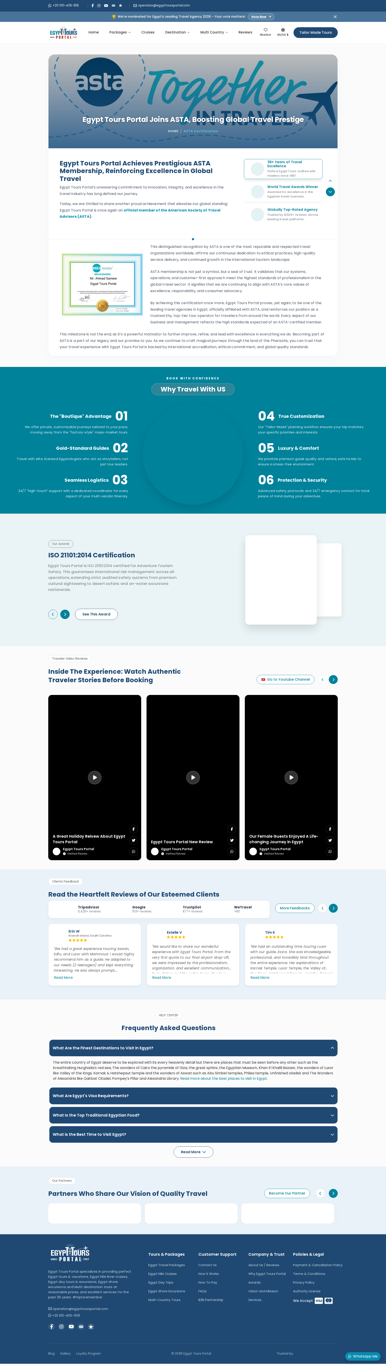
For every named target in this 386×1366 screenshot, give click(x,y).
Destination (175, 32)
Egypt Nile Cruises (162, 1274)
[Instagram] (99, 5)
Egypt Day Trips (160, 1282)
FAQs (202, 1291)
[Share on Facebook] (133, 829)
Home (93, 32)
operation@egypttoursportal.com (164, 5)
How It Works (208, 1274)
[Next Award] (65, 614)
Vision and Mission (263, 1291)
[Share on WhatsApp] (133, 851)
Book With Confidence (193, 378)
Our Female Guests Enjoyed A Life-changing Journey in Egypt (284, 839)
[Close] (335, 16)
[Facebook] (93, 5)
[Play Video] (94, 777)
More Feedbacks (295, 908)
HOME (173, 131)
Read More (63, 977)
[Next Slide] (333, 679)
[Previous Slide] (330, 181)
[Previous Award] (53, 614)
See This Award (96, 614)
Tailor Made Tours (315, 32)
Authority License (307, 1291)
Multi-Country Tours (164, 1300)
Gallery (65, 1353)
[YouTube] (106, 5)
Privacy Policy (304, 1282)
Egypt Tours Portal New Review (182, 842)
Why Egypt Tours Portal (267, 1274)
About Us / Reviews (263, 1265)
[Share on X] (133, 840)
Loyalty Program (88, 1353)
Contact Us (207, 1265)
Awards (254, 1282)
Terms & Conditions (309, 1274)
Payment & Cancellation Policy (317, 1265)
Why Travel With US (193, 389)
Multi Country (212, 32)
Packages (118, 32)
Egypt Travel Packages (166, 1265)
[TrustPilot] (120, 5)
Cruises (148, 32)
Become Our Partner (287, 1193)
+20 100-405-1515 (66, 5)
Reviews (245, 32)
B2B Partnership (210, 1300)
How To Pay (207, 1282)
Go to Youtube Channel (288, 679)
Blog (51, 1353)
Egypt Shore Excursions (166, 1291)
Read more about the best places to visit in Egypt (223, 1078)
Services (255, 1300)
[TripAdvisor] (113, 5)
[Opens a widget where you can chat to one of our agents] (16, 1358)
